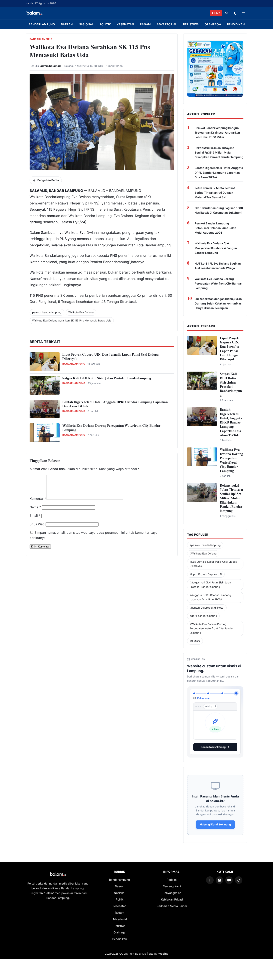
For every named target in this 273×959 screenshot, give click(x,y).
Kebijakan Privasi (172, 896)
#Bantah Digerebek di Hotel (207, 607)
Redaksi (172, 876)
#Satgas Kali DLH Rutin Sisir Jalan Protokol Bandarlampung (210, 584)
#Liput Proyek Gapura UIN (206, 574)
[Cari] (226, 13)
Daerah (67, 24)
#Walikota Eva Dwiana (203, 553)
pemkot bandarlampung (47, 312)
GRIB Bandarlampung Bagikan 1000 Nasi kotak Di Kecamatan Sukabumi (219, 210)
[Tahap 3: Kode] (222, 693)
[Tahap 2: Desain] (208, 693)
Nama (35, 507)
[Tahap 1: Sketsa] (194, 693)
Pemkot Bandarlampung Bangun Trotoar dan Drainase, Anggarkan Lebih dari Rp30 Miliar (217, 132)
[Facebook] (210, 877)
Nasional (86, 24)
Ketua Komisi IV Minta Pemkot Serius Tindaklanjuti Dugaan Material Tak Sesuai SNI (215, 192)
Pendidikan (236, 24)
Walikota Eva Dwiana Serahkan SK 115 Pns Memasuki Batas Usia (71, 320)
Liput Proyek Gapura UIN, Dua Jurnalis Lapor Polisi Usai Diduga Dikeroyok (110, 356)
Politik (105, 24)
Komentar (38, 499)
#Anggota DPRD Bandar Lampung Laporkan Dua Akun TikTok (210, 597)
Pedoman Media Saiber (172, 902)
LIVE (217, 13)
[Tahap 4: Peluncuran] (236, 693)
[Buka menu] (243, 13)
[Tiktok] (238, 877)
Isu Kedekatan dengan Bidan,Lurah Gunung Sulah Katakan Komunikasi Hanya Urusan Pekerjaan (218, 303)
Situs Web (37, 524)
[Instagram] (219, 877)
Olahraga (213, 24)
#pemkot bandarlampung (205, 545)
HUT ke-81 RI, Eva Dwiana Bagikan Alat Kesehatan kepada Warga (218, 266)
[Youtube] (229, 877)
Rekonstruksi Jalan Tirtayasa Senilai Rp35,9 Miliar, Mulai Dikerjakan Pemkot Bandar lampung (219, 152)
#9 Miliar (195, 641)
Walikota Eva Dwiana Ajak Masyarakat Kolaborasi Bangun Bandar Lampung (216, 248)
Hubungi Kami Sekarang (215, 821)
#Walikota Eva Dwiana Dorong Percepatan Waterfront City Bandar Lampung (211, 628)
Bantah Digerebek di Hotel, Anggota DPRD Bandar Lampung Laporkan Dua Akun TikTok (115, 404)
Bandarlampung (42, 24)
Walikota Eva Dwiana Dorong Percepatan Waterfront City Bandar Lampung (111, 427)
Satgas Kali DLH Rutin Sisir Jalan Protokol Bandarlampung (106, 378)
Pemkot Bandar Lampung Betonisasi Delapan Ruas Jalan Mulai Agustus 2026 (215, 228)
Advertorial (167, 24)
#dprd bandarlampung (203, 615)
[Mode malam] (235, 13)
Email (35, 516)
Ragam (145, 24)
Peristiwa (191, 24)
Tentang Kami (172, 883)
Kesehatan (125, 24)
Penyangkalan (172, 889)
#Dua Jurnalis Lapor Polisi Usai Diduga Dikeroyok (213, 563)
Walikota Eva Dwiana (81, 312)
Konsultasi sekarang (213, 743)
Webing (163, 950)
